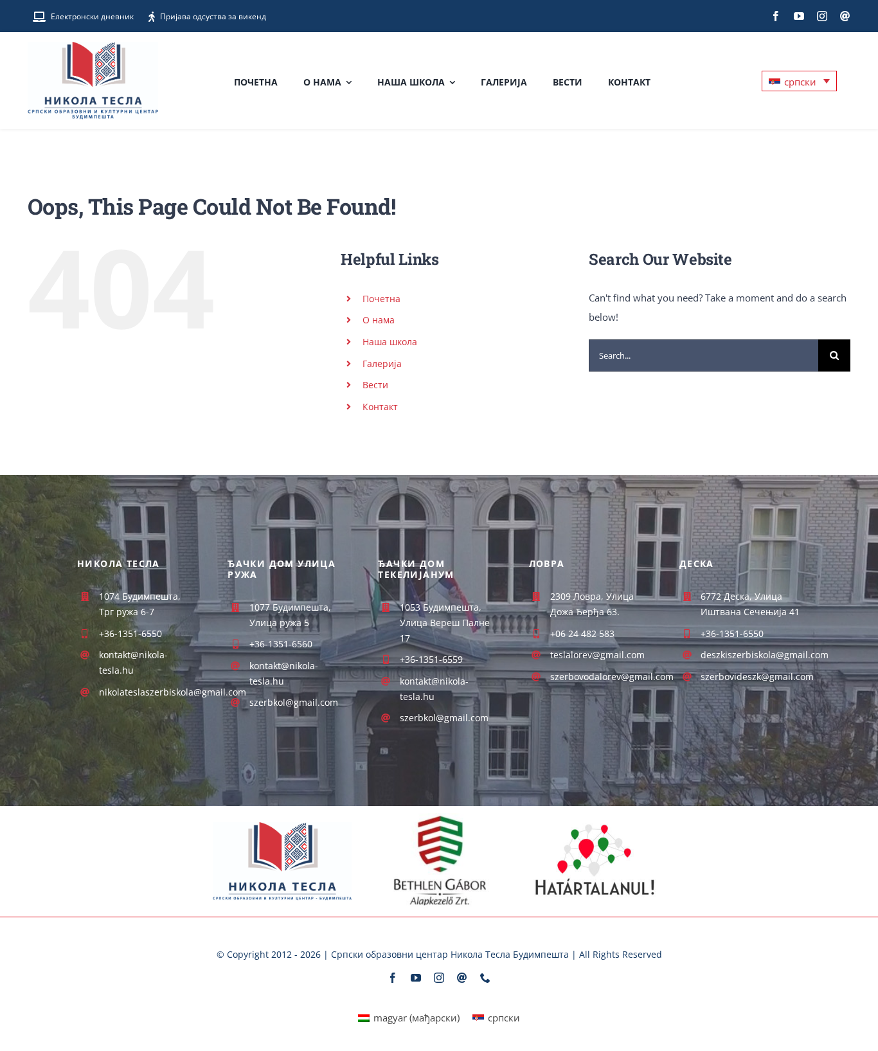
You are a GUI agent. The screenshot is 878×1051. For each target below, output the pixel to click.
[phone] (485, 978)
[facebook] (776, 16)
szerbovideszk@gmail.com (757, 676)
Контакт (380, 406)
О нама (379, 320)
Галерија (382, 363)
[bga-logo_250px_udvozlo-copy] (439, 817)
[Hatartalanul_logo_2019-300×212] (595, 817)
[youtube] (799, 16)
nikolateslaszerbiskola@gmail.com (172, 692)
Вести (375, 385)
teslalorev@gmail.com (597, 655)
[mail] (845, 16)
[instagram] (822, 16)
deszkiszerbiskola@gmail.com (765, 655)
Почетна (381, 298)
